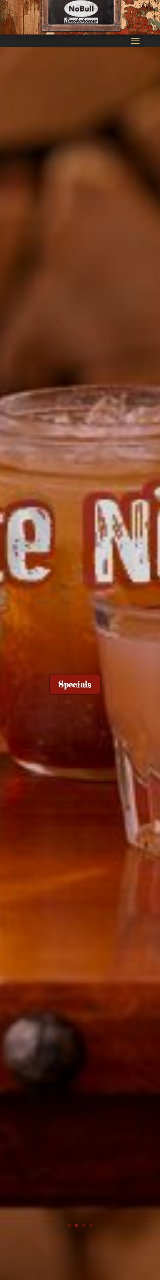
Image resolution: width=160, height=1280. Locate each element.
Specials (74, 684)
